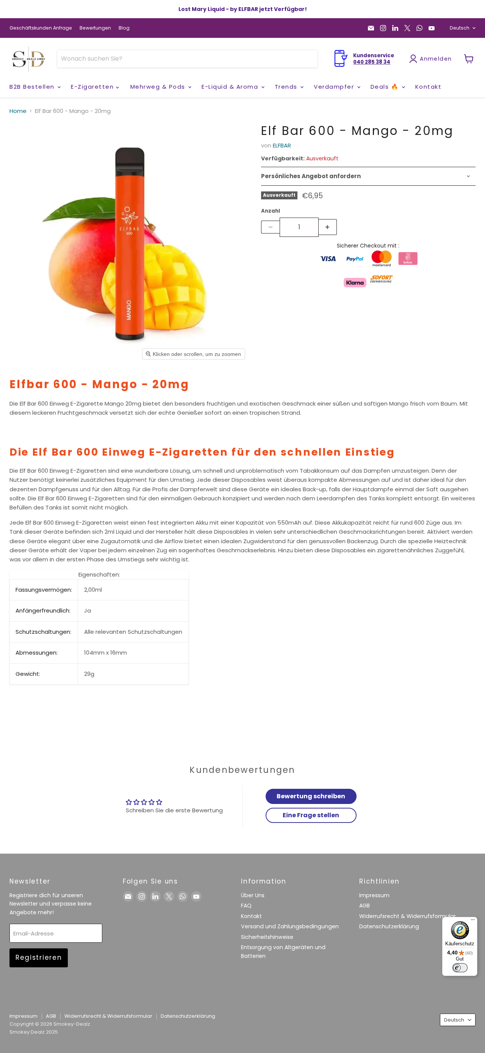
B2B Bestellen (32, 87)
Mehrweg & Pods (159, 87)
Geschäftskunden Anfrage (40, 28)
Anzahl (270, 211)
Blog (124, 28)
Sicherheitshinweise (267, 937)
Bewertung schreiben (311, 796)
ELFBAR (282, 145)
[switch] (460, 967)
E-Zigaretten (93, 87)
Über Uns (252, 895)
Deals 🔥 (386, 87)
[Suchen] (307, 58)
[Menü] (472, 921)
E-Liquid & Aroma (231, 87)
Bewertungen (95, 28)
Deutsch (459, 28)
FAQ (246, 905)
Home (18, 111)
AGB (364, 905)
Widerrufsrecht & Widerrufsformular (407, 916)
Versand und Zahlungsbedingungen (290, 926)
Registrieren (39, 957)
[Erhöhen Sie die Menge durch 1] (328, 227)
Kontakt (428, 87)
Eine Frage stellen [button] (311, 815)
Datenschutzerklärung (389, 926)
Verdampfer (335, 87)
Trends (287, 87)
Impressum (374, 895)
